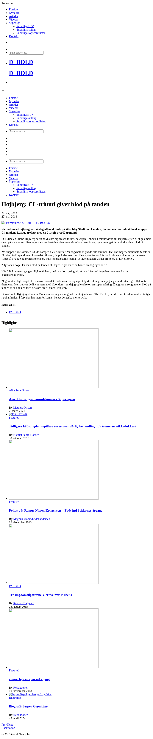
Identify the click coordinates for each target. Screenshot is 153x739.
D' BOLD (21, 62)
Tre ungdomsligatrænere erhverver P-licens (40, 595)
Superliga (14, 22)
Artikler (13, 16)
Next (10, 724)
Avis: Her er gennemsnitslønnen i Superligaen (42, 399)
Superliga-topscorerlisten (31, 33)
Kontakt (13, 36)
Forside (13, 9)
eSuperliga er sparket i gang (29, 679)
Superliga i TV (25, 26)
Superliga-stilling (26, 29)
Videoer (13, 19)
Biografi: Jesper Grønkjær (28, 706)
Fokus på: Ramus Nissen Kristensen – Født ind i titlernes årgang (55, 510)
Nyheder (14, 12)
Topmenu (7, 3)
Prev (4, 724)
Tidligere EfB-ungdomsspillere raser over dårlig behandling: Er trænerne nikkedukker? (72, 426)
